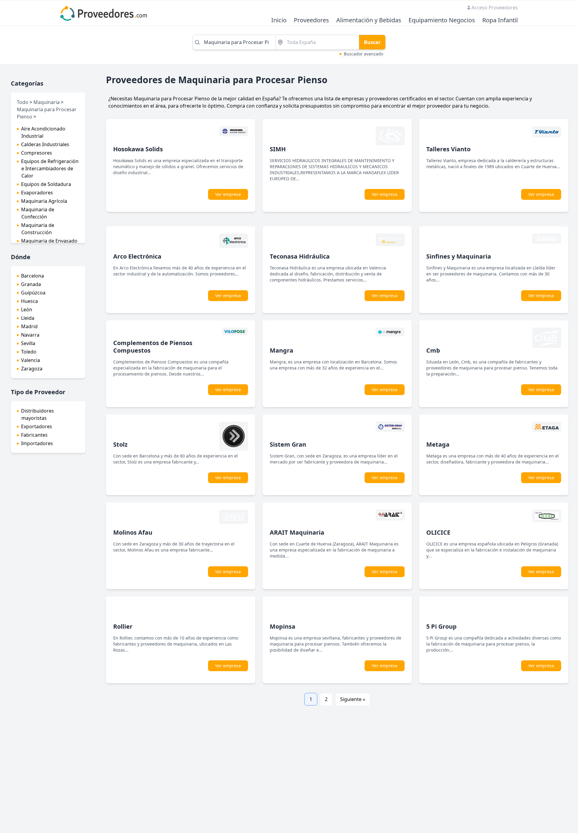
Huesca (29, 301)
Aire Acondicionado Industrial (43, 132)
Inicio (279, 20)
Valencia (30, 360)
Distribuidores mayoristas (37, 414)
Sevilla (28, 343)
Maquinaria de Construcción (37, 229)
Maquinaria (46, 102)
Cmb (433, 350)
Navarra (30, 335)
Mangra (281, 350)
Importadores (37, 443)
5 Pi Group (441, 626)
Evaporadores (37, 192)
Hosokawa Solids (138, 149)
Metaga (437, 444)
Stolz (120, 444)
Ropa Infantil (500, 20)
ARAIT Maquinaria (297, 532)
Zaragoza (31, 368)
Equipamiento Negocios (442, 20)
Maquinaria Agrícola (44, 201)
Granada (31, 284)
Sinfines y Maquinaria (458, 256)
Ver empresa (228, 194)
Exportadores (36, 426)
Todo (22, 102)
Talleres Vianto (448, 149)
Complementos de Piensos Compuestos (152, 346)
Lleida (27, 318)
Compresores (36, 152)
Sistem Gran (288, 444)
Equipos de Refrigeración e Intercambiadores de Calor (50, 168)
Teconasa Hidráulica (300, 256)
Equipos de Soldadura (46, 184)
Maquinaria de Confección (37, 213)
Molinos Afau (132, 532)
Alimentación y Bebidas (368, 20)
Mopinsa (282, 626)
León (26, 309)
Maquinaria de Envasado (49, 240)
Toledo (28, 351)
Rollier (122, 626)
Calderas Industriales (45, 144)
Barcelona (32, 275)
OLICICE (438, 532)
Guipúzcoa (33, 292)
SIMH (278, 149)
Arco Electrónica (137, 256)
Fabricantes (34, 435)
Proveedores (311, 20)
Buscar (372, 42)
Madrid (29, 326)
